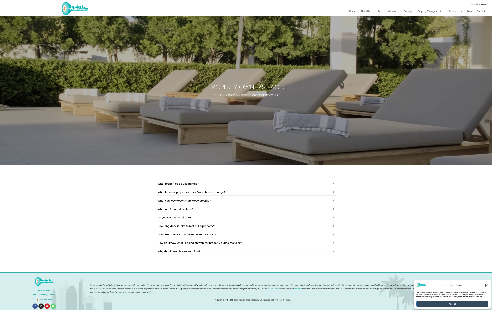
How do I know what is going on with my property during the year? (200, 243)
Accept (452, 304)
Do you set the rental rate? (174, 217)
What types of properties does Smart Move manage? (191, 192)
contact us (298, 289)
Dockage (408, 11)
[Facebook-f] (35, 306)
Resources (454, 11)
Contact (481, 11)
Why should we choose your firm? (179, 251)
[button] (487, 285)
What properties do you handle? (178, 184)
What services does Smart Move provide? (184, 200)
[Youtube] (47, 306)
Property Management (429, 11)
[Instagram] (41, 306)
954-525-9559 (480, 4)
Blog (469, 11)
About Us (365, 11)
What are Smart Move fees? (175, 209)
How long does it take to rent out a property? (186, 226)
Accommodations (387, 11)
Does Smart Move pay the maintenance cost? (187, 234)
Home (352, 11)
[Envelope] (53, 306)
